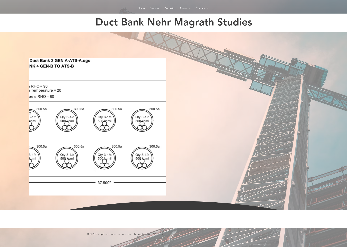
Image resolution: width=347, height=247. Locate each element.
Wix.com (158, 234)
